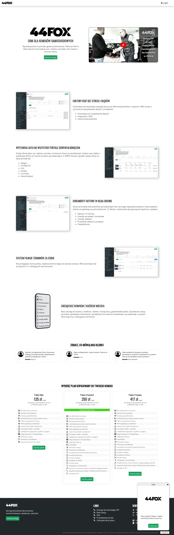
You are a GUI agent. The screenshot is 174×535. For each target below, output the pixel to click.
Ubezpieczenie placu (105, 520)
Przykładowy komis (105, 517)
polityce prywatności (152, 532)
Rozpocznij (153, 526)
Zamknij (164, 532)
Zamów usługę (50, 57)
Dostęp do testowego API (107, 510)
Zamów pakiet (38, 447)
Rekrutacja (101, 512)
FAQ (98, 515)
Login (165, 3)
